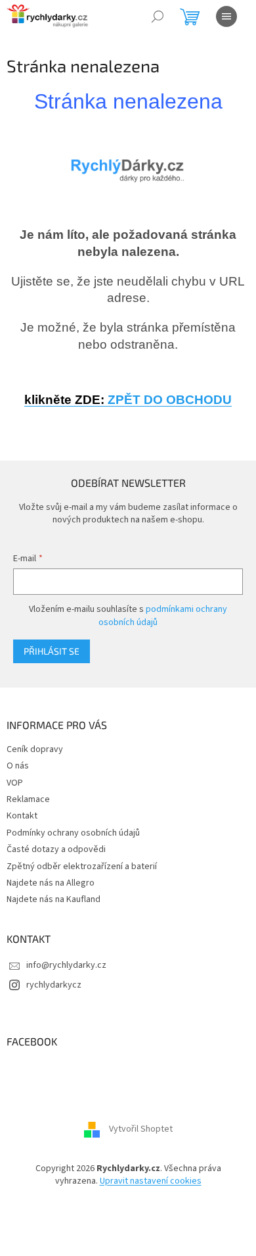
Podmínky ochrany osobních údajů (73, 833)
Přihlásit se (51, 651)
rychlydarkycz (53, 985)
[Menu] (226, 16)
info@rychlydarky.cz (66, 965)
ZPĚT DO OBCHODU (128, 400)
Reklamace (28, 799)
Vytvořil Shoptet (141, 1129)
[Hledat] (157, 16)
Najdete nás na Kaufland (53, 899)
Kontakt (22, 815)
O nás (18, 765)
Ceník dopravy (35, 749)
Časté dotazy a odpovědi (56, 849)
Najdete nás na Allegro (51, 883)
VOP (15, 783)
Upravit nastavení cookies (151, 1181)
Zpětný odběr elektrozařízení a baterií (82, 866)
